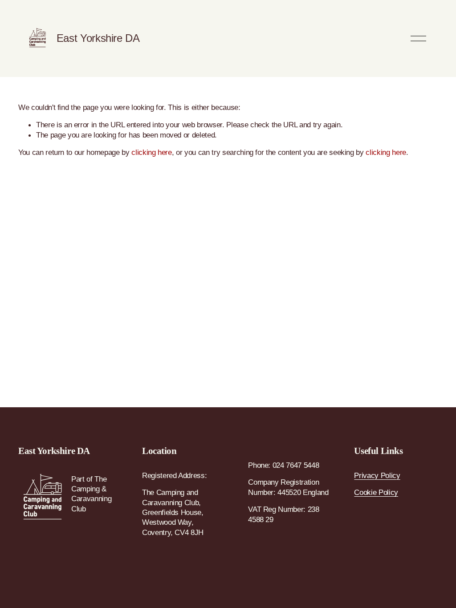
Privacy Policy (377, 475)
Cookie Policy (376, 492)
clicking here (151, 152)
